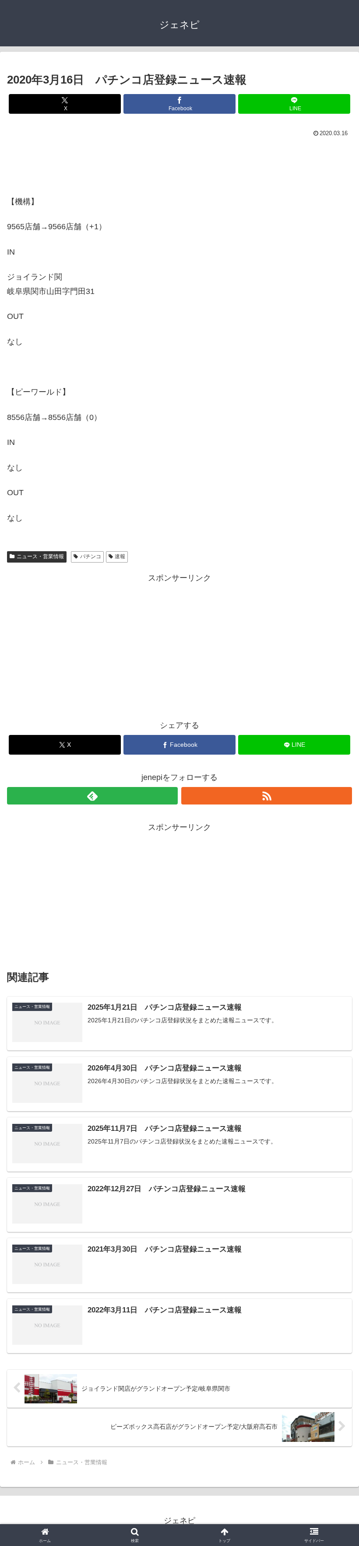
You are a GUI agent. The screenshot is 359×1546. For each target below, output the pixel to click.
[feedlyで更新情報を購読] (92, 795)
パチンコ (90, 556)
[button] (332, 1265)
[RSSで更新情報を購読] (266, 795)
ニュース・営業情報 (40, 556)
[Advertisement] (179, 163)
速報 (120, 556)
